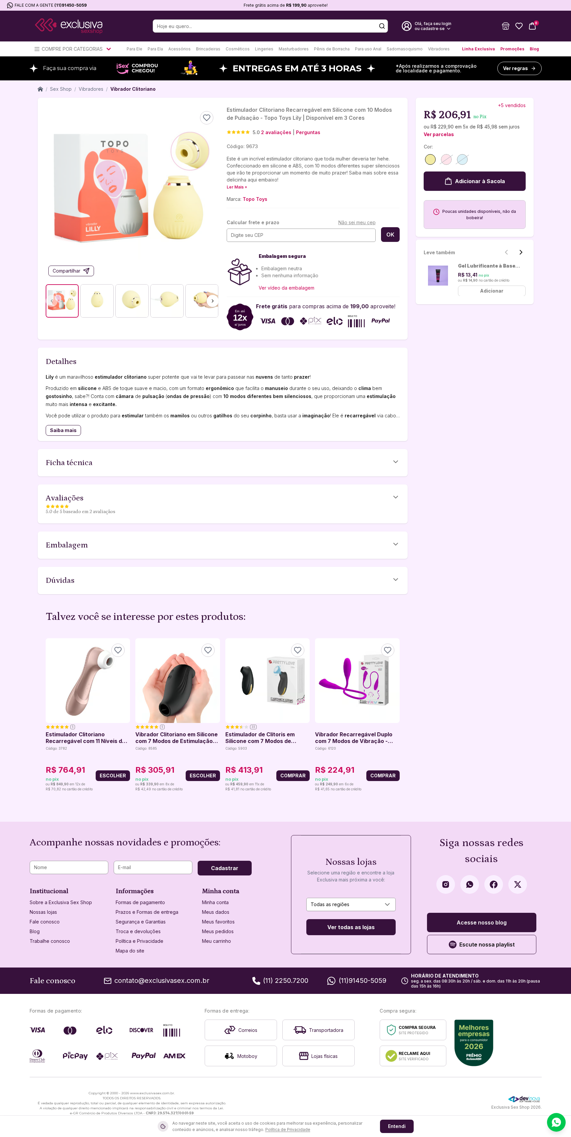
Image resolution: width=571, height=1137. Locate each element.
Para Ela (155, 48)
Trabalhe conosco (50, 941)
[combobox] (351, 904)
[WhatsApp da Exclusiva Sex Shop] (469, 884)
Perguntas (308, 132)
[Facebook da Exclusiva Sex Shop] (493, 884)
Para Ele (134, 48)
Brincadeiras (208, 48)
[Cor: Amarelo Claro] (430, 159)
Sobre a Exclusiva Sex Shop (61, 902)
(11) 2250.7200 (285, 981)
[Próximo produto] (395, 715)
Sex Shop (61, 89)
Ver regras (515, 68)
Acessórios (179, 48)
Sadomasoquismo (405, 48)
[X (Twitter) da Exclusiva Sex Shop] (517, 884)
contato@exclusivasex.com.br (161, 981)
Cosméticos (238, 48)
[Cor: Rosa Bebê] (446, 159)
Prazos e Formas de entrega (147, 912)
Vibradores (439, 48)
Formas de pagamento (140, 902)
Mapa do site (130, 951)
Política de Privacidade (287, 1129)
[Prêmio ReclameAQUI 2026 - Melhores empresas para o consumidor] (473, 1043)
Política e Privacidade (139, 941)
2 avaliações (276, 132)
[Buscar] (382, 26)
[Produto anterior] (49, 715)
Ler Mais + (237, 187)
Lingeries (264, 48)
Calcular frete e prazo (253, 222)
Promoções (512, 48)
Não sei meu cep (357, 222)
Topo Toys (255, 199)
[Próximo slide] (521, 252)
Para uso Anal (368, 48)
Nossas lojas (43, 912)
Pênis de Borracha (332, 48)
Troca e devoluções (138, 931)
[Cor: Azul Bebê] (462, 159)
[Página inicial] (40, 89)
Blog (534, 48)
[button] (506, 26)
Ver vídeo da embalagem (286, 288)
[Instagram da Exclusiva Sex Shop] (445, 884)
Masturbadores (294, 48)
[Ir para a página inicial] (68, 26)
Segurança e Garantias (141, 921)
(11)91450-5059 (70, 5)
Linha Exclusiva (478, 48)
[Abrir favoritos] (519, 26)
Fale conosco (45, 921)
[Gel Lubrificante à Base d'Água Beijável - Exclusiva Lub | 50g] (438, 275)
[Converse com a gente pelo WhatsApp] (556, 1122)
